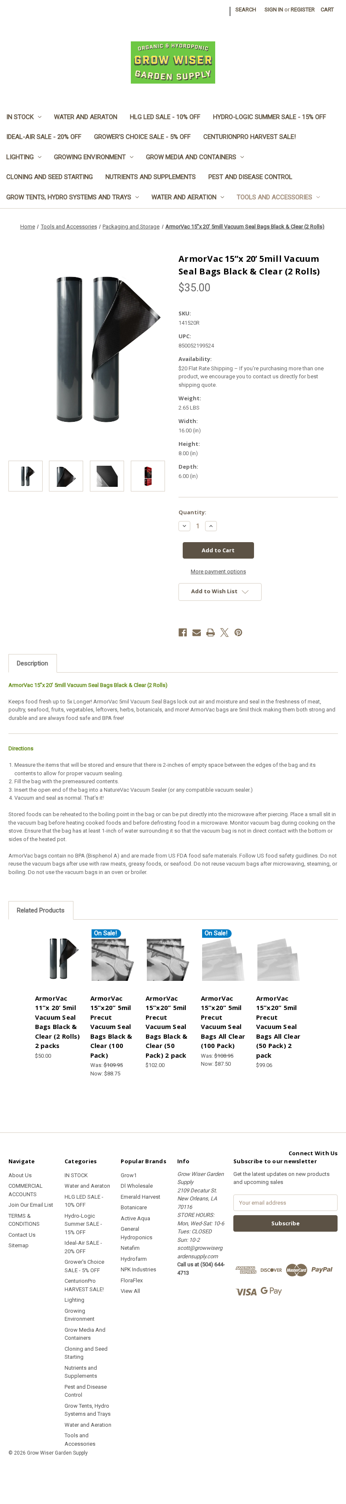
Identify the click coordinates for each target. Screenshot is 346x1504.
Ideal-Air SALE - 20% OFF (43, 137)
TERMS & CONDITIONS (24, 1220)
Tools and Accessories (274, 197)
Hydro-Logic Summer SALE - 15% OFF (269, 117)
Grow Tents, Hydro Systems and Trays (68, 197)
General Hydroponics (136, 1233)
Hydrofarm (134, 1259)
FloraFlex (132, 1280)
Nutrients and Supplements (150, 177)
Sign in (274, 9)
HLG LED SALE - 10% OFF (165, 117)
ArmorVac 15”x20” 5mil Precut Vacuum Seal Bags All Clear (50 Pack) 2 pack (278, 1026)
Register (303, 9)
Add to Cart (58, 965)
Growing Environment (90, 157)
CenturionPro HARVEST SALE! (249, 137)
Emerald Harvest (140, 1197)
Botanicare (134, 1207)
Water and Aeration (183, 197)
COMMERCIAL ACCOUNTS (25, 1190)
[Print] (210, 632)
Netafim (130, 1248)
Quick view (58, 949)
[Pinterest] (238, 632)
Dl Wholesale (137, 1186)
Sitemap (18, 1245)
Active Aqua (135, 1218)
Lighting (20, 157)
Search (245, 9)
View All (130, 1291)
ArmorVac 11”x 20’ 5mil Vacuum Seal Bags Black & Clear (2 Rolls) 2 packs (57, 1022)
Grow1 (129, 1175)
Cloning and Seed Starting (49, 177)
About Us (20, 1175)
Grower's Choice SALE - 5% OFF (142, 137)
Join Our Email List (30, 1205)
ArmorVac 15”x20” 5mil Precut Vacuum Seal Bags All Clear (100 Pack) (223, 1022)
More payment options (218, 571)
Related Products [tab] (41, 910)
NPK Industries (138, 1269)
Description (32, 663)
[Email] (196, 632)
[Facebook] (182, 632)
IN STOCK (20, 117)
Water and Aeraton (85, 117)
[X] (224, 632)
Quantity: (192, 512)
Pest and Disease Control (250, 177)
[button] (173, 1472)
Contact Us (21, 1235)
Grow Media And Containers (191, 157)
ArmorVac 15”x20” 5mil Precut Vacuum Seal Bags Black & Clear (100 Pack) (111, 1026)
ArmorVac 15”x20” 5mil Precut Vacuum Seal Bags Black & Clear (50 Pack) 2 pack (167, 1026)
